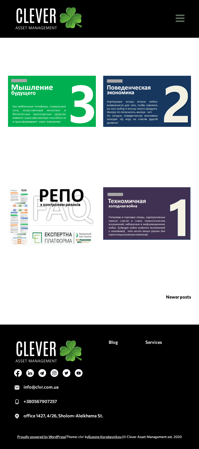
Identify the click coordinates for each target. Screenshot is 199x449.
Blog (113, 342)
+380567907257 (40, 401)
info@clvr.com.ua (41, 387)
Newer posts (178, 296)
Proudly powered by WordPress (41, 437)
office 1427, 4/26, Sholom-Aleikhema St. (63, 415)
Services (153, 342)
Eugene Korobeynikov (105, 437)
